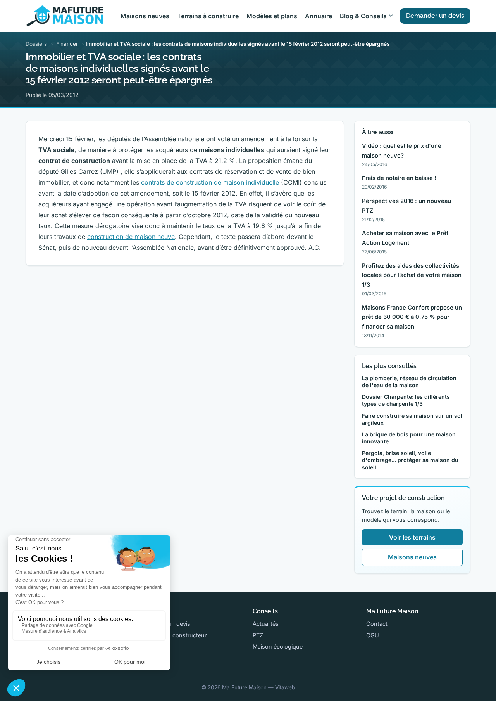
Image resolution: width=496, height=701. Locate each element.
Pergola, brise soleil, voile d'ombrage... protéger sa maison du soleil (410, 460)
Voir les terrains (412, 537)
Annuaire (318, 16)
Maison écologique (278, 646)
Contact (377, 623)
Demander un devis (435, 15)
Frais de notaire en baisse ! (399, 178)
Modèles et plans (271, 16)
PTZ (258, 635)
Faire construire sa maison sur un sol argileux (412, 419)
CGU (372, 635)
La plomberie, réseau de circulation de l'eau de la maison (409, 381)
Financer (67, 44)
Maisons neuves (145, 16)
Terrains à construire (208, 16)
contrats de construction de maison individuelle (210, 182)
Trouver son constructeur (173, 635)
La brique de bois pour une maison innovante (409, 438)
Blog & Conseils (363, 16)
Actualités (266, 623)
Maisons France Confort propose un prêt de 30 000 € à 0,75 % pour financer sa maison (412, 317)
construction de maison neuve (131, 237)
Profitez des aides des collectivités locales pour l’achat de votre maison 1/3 (412, 275)
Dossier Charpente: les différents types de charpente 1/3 (406, 400)
